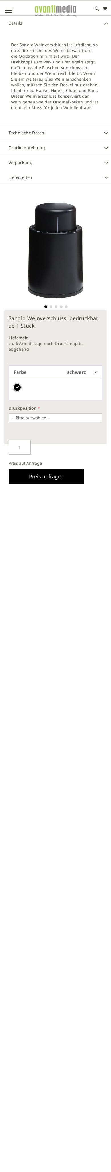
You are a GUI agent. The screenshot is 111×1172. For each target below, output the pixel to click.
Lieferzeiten (20, 177)
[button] (45, 306)
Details (15, 23)
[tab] (55, 22)
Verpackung (20, 162)
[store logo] (55, 11)
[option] (17, 387)
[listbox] (55, 389)
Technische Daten (26, 132)
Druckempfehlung (27, 147)
